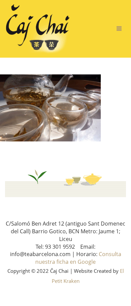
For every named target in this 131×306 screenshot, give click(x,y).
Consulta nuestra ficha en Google (78, 257)
